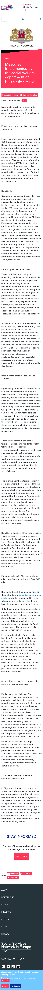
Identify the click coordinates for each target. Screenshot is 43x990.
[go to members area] (23, 19)
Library (5, 934)
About (4, 890)
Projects (6, 912)
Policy (4, 904)
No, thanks (15, 986)
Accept (5, 986)
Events (5, 919)
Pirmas (8, 58)
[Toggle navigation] (4, 19)
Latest (4, 926)
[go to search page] (41, 19)
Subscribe (21, 856)
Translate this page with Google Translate (19, 95)
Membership (7, 897)
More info (5, 981)
